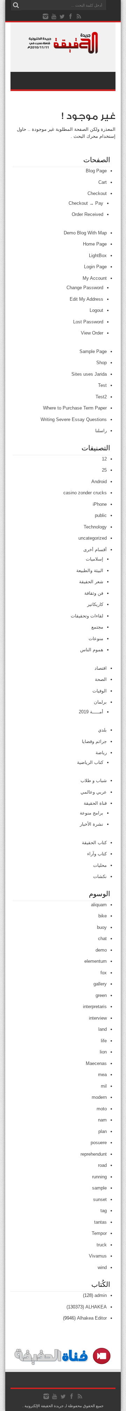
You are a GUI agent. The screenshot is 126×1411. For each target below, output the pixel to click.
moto (102, 1108)
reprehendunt (93, 1154)
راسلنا (101, 430)
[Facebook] (70, 16)
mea (102, 1074)
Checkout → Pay (86, 203)
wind (102, 1267)
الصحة (101, 679)
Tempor (99, 1233)
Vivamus (98, 1256)
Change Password (84, 287)
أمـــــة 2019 (91, 711)
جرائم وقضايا (94, 741)
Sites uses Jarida (89, 374)
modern (99, 1097)
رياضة (101, 752)
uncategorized (92, 538)
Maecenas (96, 1063)
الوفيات (99, 690)
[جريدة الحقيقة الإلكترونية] (63, 50)
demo (101, 950)
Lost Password (88, 321)
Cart (102, 182)
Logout (96, 310)
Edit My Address (86, 299)
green (101, 995)
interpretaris (95, 1006)
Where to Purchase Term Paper (75, 408)
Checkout (97, 193)
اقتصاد (100, 668)
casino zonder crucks (85, 492)
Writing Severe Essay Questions (74, 419)
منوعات (96, 638)
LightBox (98, 255)
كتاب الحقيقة (94, 842)
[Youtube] (53, 16)
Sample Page (93, 351)
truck (102, 1244)
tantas (100, 1222)
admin (100, 1295)
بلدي (102, 730)
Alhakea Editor (92, 1318)
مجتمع (97, 627)
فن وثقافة (93, 593)
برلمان (100, 702)
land (102, 1029)
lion (103, 1052)
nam (102, 1120)
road (102, 1165)
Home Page (95, 244)
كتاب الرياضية (90, 762)
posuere (99, 1142)
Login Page (95, 266)
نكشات (100, 876)
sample (99, 1188)
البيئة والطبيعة (89, 570)
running (99, 1176)
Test (102, 385)
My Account (95, 278)
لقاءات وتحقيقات (87, 615)
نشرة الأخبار (91, 824)
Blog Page (96, 170)
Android (99, 481)
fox (103, 972)
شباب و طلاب (93, 780)
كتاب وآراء (97, 853)
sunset (100, 1199)
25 (104, 470)
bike (102, 915)
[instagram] (45, 16)
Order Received (87, 214)
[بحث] (15, 5)
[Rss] (79, 16)
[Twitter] (62, 16)
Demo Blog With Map (85, 232)
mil (104, 1086)
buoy (102, 927)
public (101, 515)
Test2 (101, 396)
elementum (95, 961)
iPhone (100, 504)
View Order (92, 333)
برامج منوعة (91, 813)
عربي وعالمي (93, 792)
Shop (101, 362)
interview (98, 1018)
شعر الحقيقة (91, 581)
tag (103, 1210)
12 (104, 458)
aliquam (99, 904)
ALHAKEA (96, 1306)
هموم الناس (91, 649)
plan (102, 1131)
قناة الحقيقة (95, 803)
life (104, 1040)
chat (102, 938)
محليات (100, 865)
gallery (100, 983)
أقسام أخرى (95, 549)
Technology (95, 527)
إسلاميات (94, 559)
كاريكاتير (95, 604)
